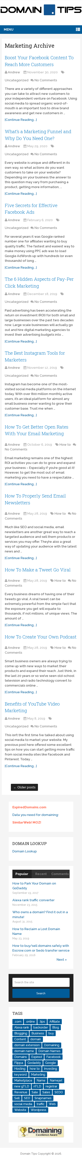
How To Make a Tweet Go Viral (38, 570)
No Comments (46, 80)
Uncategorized (16, 80)
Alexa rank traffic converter (33, 900)
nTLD (37, 1086)
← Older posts (24, 787)
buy (51, 1033)
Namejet (56, 1080)
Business (37, 1033)
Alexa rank (21, 1027)
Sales (46, 1092)
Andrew (14, 72)
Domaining (51, 1045)
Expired (36, 1057)
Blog (55, 1027)
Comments (60, 874)
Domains (20, 1057)
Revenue (20, 1092)
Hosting (19, 1068)
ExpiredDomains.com (29, 807)
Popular (21, 874)
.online (30, 1021)
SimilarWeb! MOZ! (26, 822)
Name (41, 1080)
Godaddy (34, 1063)
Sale (35, 1092)
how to (35, 1068)
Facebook (53, 1057)
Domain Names (49, 1051)
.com (17, 1021)
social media (23, 1104)
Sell (17, 1098)
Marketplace (23, 1080)
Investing (50, 1068)
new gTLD (21, 1086)
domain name (24, 1051)
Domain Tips (28, 1153)
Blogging (20, 1033)
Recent (41, 874)
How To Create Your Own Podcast (40, 637)
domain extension (27, 1045)
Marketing (38, 1074)
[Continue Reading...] (21, 120)
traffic (40, 1104)
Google (50, 1063)
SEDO (59, 1092)
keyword (20, 1074)
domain (35, 1039)
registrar (51, 1086)
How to (65, 444)
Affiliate (54, 1021)
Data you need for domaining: (35, 815)
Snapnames (43, 1098)
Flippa (18, 1063)
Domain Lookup (24, 851)
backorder (40, 1027)
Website (20, 1110)
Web (52, 1104)
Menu (8, 29)
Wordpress (38, 1110)
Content (20, 1039)
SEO (27, 1098)
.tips (42, 1021)
